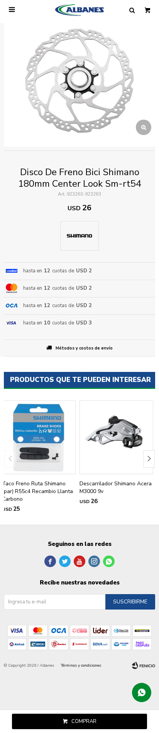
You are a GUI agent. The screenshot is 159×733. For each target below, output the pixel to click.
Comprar (83, 721)
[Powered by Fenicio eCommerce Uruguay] (143, 665)
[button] (149, 459)
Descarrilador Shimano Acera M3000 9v (116, 487)
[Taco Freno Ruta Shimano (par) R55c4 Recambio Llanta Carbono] (39, 437)
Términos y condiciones (81, 665)
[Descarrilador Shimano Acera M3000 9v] (116, 437)
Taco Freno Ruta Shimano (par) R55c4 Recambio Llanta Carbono (37, 491)
